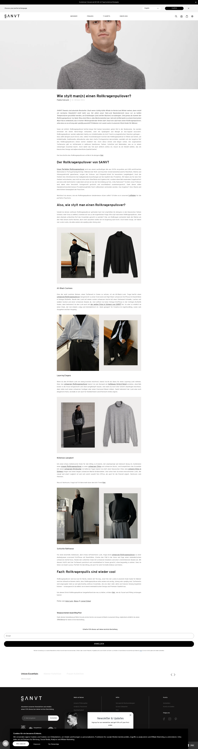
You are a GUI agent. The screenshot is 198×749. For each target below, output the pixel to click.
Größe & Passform (80, 707)
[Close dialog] (130, 715)
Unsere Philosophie (80, 703)
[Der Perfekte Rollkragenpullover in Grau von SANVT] (99, 425)
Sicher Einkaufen (122, 707)
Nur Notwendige (53, 744)
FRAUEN (90, 16)
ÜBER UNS (124, 16)
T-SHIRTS (106, 16)
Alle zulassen (20, 744)
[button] (176, 16)
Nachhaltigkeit (79, 710)
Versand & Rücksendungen (125, 703)
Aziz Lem (69, 601)
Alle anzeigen (26, 679)
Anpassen (36, 744)
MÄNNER (73, 16)
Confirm (174, 8)
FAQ (117, 710)
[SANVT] (12, 16)
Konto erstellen (168, 707)
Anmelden (53, 718)
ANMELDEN (99, 644)
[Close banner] (196, 2)
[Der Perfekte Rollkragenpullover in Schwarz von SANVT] (99, 255)
